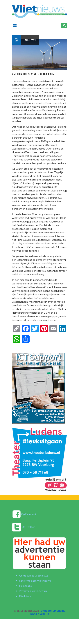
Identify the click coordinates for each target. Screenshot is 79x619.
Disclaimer (25, 595)
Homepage (25, 585)
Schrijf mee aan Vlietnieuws (35, 580)
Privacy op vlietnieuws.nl (33, 590)
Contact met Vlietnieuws (33, 575)
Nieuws (30, 40)
